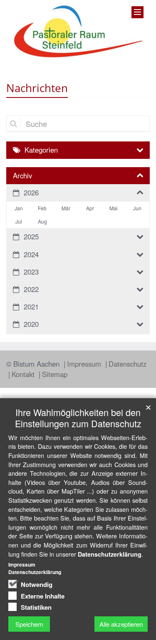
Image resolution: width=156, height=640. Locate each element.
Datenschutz (127, 364)
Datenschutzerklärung (109, 554)
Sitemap (54, 374)
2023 (31, 272)
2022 (31, 289)
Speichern (29, 624)
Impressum (85, 364)
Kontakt (24, 374)
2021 (31, 306)
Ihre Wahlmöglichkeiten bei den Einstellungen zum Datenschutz (78, 417)
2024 (31, 254)
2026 (31, 192)
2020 (31, 324)
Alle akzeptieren (121, 624)
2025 (31, 236)
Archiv (22, 175)
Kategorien (41, 150)
